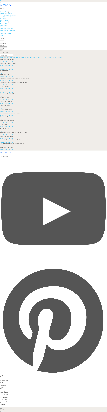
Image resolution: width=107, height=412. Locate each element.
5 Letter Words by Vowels (5, 33)
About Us (2, 379)
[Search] (2, 48)
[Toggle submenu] (8, 12)
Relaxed (4, 47)
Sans (4, 43)
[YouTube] (53, 265)
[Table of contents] (0, 408)
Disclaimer (2, 404)
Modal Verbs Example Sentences (7, 16)
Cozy (1, 47)
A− (1, 40)
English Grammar (4, 21)
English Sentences (4, 11)
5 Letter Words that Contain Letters (7, 30)
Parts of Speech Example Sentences (8, 15)
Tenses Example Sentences (6, 13)
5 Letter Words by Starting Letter (7, 26)
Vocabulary (2, 18)
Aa (0, 48)
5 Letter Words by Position (6, 31)
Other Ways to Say (4, 20)
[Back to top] (1, 408)
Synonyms (2, 396)
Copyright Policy (3, 387)
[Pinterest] (53, 373)
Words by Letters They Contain (44, 57)
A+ (3, 40)
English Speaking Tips (5, 399)
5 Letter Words (3, 25)
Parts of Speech (3, 23)
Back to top (2, 375)
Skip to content (3, 0)
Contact (1, 35)
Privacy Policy (3, 402)
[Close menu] (3, 8)
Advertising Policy (4, 380)
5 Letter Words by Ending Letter (7, 28)
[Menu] (0, 2)
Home (1, 10)
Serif (1, 43)
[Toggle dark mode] (3, 48)
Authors (1, 382)
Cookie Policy (3, 385)
